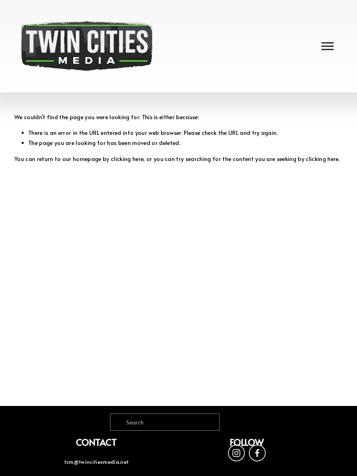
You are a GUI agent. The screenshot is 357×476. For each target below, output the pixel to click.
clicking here (127, 159)
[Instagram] (236, 453)
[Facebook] (257, 453)
